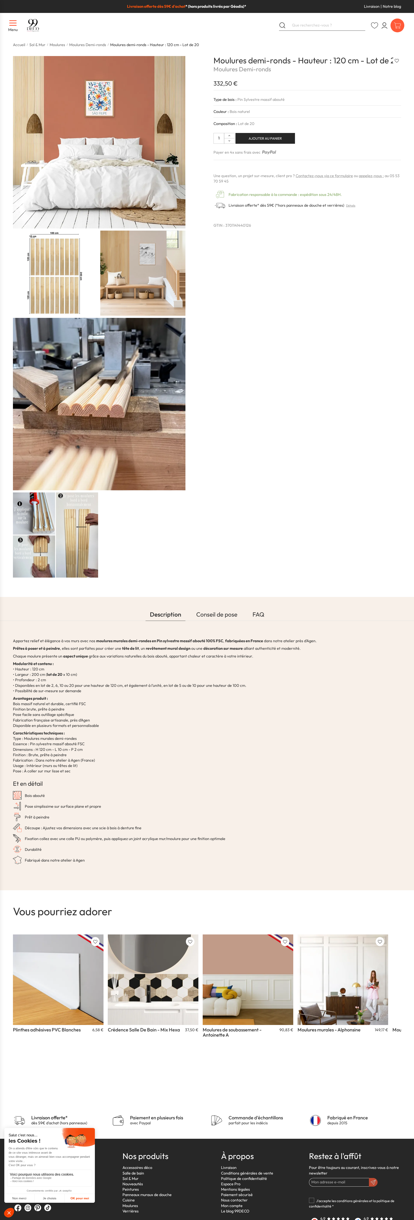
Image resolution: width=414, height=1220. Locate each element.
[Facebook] (18, 1208)
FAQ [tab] (258, 614)
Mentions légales (235, 1189)
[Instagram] (28, 1208)
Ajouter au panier (265, 138)
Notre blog (392, 6)
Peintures (130, 1189)
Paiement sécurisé (237, 1194)
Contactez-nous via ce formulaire (324, 175)
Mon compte (232, 1205)
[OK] (373, 1182)
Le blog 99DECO (235, 1211)
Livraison (372, 6)
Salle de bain (133, 1173)
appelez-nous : (371, 175)
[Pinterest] (38, 1208)
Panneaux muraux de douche (147, 1194)
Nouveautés (132, 1183)
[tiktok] (48, 1208)
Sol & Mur (130, 1178)
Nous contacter (234, 1200)
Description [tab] (165, 614)
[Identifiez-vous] (384, 25)
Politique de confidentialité (244, 1178)
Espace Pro (230, 1183)
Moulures (130, 1205)
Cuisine (128, 1200)
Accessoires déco (137, 1167)
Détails (350, 206)
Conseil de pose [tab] (216, 614)
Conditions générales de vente (247, 1173)
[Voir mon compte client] (374, 25)
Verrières (130, 1211)
